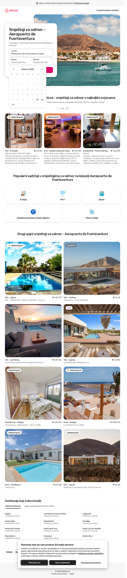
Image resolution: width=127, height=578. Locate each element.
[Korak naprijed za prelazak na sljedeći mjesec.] (42, 69)
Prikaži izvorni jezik (81, 3)
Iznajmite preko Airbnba (107, 10)
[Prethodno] (58, 108)
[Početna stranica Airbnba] (11, 10)
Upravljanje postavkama (91, 563)
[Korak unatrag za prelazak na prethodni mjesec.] (13, 69)
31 (13, 105)
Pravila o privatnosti (59, 574)
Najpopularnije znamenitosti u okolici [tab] (39, 506)
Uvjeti (71, 574)
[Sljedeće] (67, 108)
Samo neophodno (62, 563)
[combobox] (31, 53)
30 (42, 99)
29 (37, 99)
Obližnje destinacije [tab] (13, 506)
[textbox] (20, 62)
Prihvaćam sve (34, 563)
